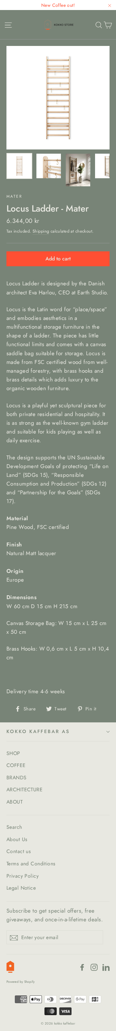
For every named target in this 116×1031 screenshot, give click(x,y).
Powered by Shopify (20, 981)
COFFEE (16, 765)
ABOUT (14, 802)
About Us (16, 839)
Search (14, 827)
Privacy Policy (22, 876)
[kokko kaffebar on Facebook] (82, 966)
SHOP (13, 753)
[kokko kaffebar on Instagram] (94, 966)
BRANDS (16, 777)
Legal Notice (21, 888)
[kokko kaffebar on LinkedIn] (106, 966)
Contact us (18, 851)
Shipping (41, 231)
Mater (14, 196)
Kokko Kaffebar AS (38, 731)
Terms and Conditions (30, 863)
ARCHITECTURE (24, 789)
